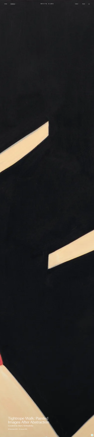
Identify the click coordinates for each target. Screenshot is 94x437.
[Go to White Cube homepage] (47, 4)
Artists (5, 3)
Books (83, 3)
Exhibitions (13, 3)
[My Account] (89, 4)
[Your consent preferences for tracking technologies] (92, 435)
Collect (76, 3)
